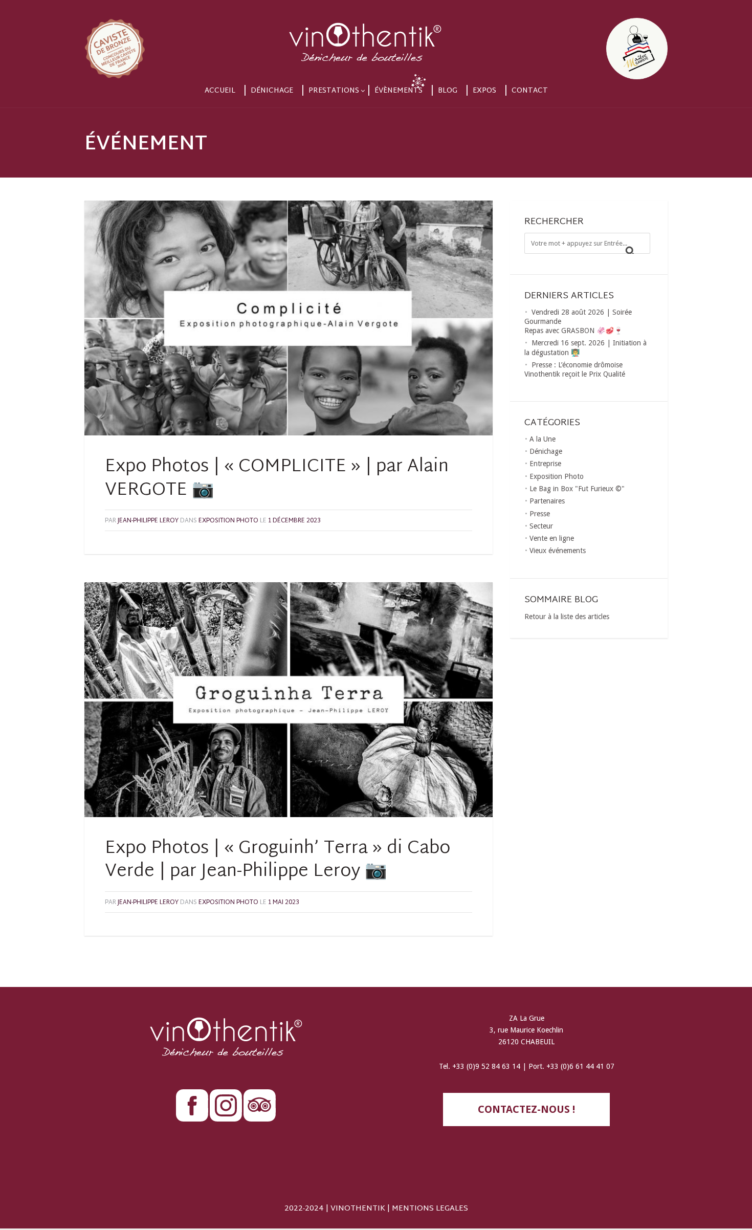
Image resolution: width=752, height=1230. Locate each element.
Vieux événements (557, 550)
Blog (447, 90)
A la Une (542, 439)
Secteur (541, 526)
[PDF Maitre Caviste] (580, 39)
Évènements (398, 90)
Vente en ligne (551, 538)
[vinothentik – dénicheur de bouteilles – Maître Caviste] (376, 39)
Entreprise (545, 463)
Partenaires (547, 501)
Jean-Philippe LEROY (148, 520)
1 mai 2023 (283, 902)
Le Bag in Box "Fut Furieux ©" (577, 489)
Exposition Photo (228, 520)
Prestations (333, 90)
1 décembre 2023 (294, 520)
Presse (539, 514)
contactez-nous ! (526, 1109)
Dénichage (272, 90)
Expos (484, 90)
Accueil (220, 90)
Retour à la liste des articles (566, 616)
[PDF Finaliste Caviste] (171, 39)
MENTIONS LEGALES (430, 1209)
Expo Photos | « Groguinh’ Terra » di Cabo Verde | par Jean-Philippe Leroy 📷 (277, 860)
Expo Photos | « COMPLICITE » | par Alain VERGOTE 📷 (277, 479)
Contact (530, 90)
